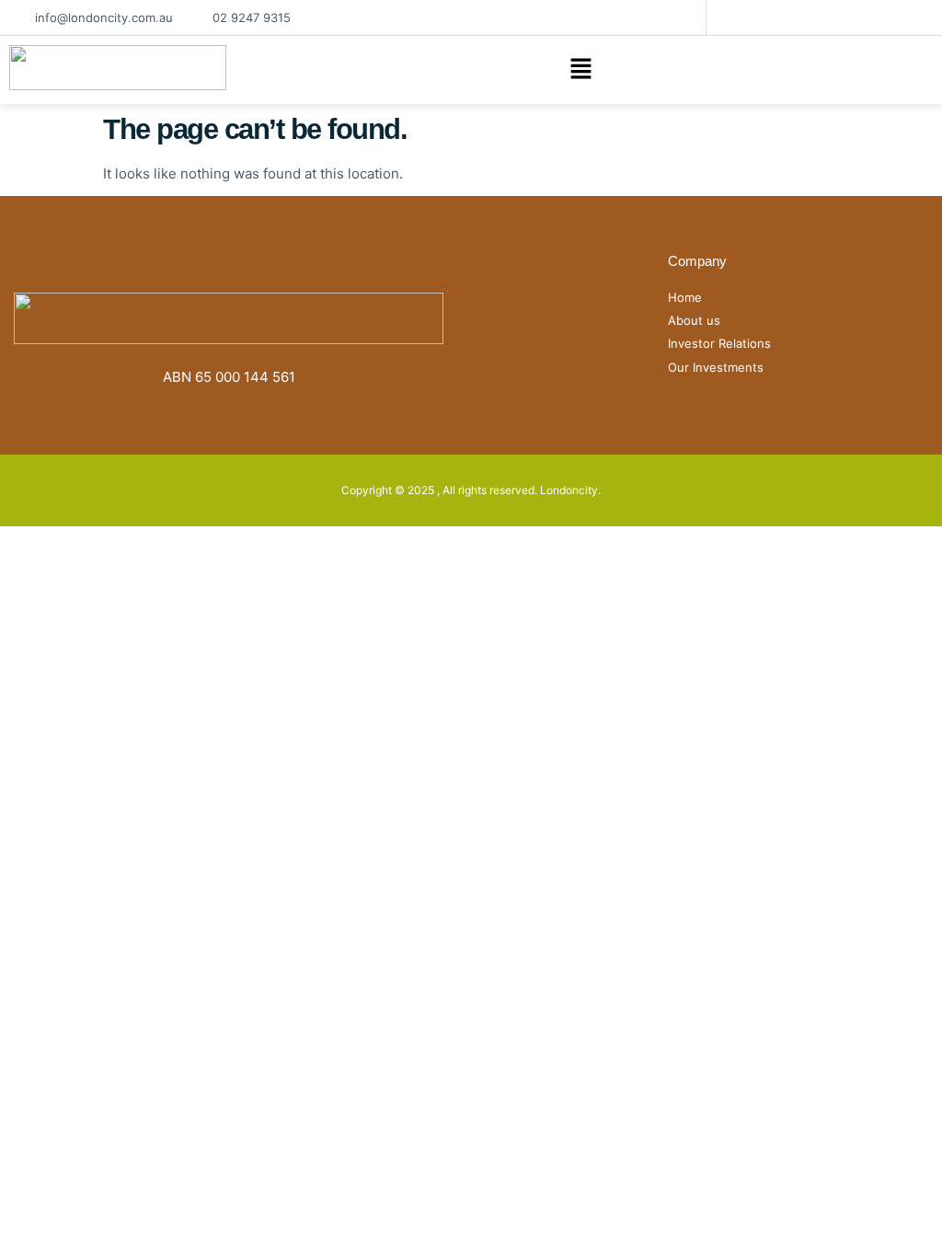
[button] (580, 70)
